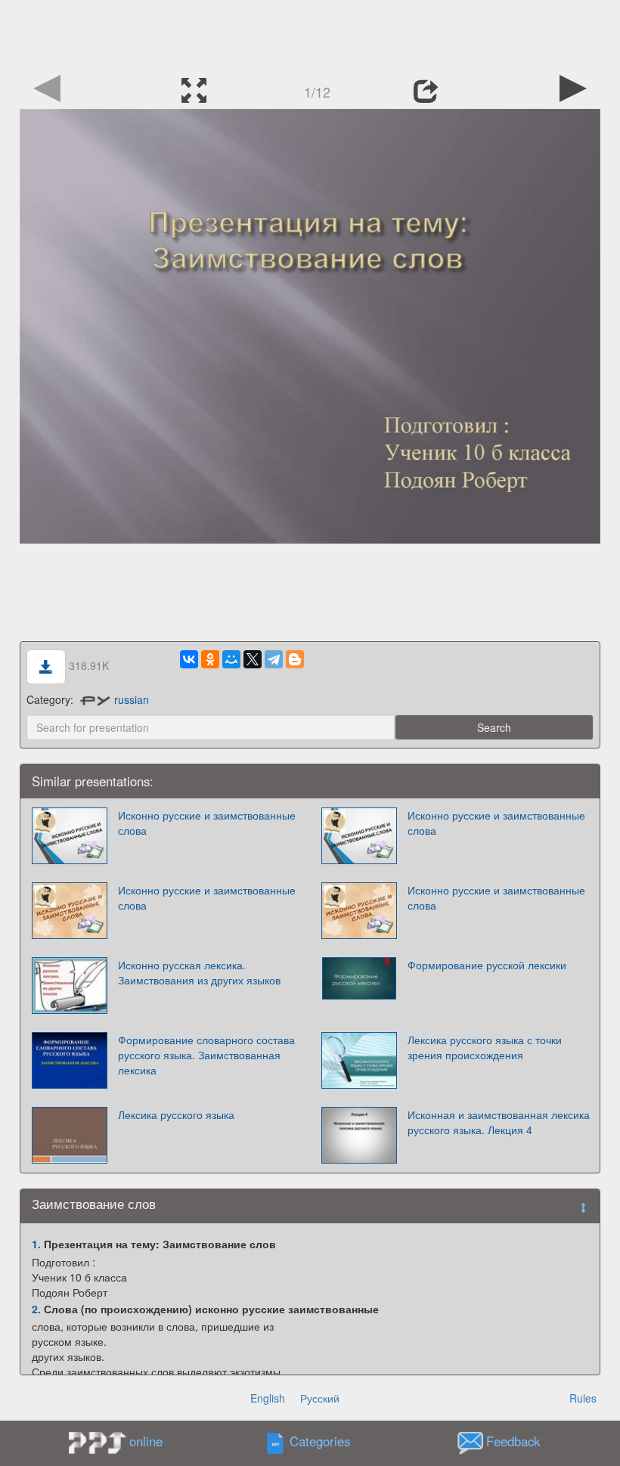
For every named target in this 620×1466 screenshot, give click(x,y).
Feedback (513, 1442)
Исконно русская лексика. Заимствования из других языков (199, 972)
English (267, 1398)
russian (131, 699)
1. (36, 1243)
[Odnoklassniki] (210, 659)
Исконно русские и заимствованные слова (207, 822)
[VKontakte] (189, 659)
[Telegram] (274, 659)
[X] (252, 659)
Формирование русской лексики (487, 964)
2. (36, 1308)
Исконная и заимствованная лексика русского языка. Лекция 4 (499, 1122)
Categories (320, 1442)
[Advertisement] (310, 34)
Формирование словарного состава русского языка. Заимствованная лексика (206, 1054)
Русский (319, 1398)
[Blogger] (295, 659)
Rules (583, 1398)
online (146, 1441)
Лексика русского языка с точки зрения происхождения (485, 1047)
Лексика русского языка (176, 1114)
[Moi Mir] (231, 659)
